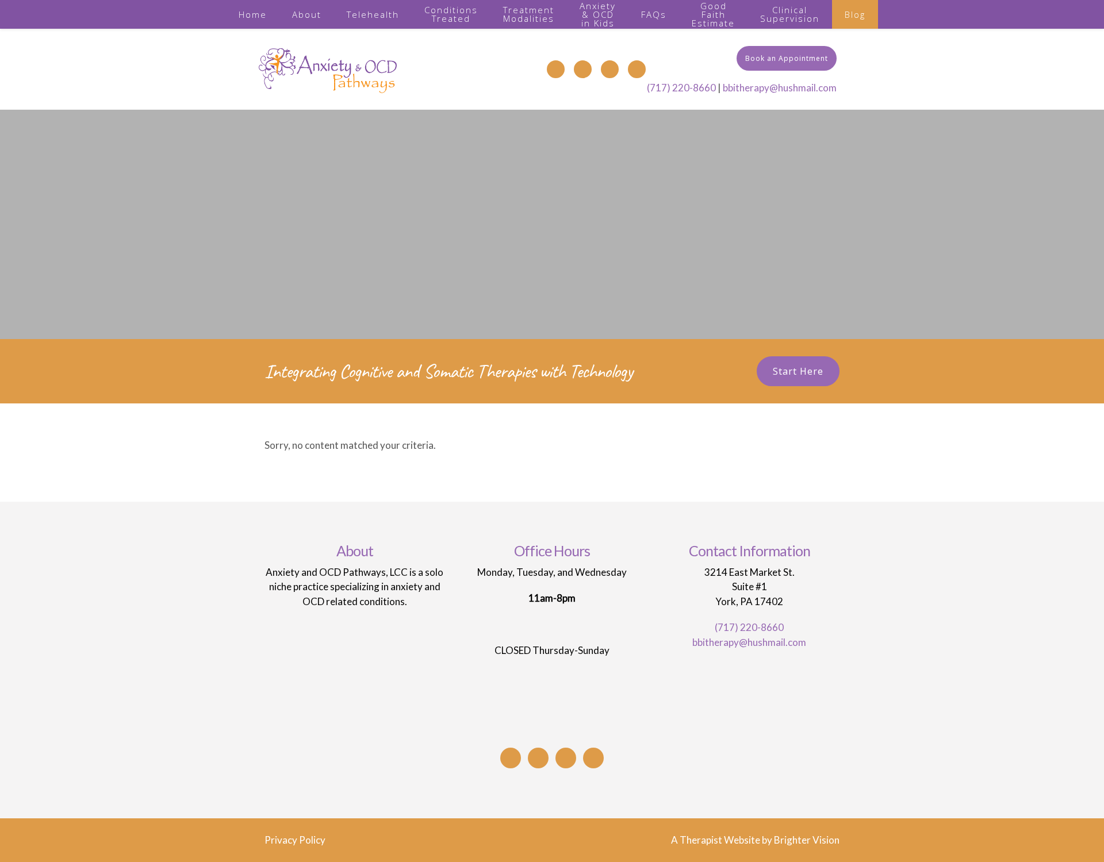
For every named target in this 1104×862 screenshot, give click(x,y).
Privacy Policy (294, 840)
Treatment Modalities (528, 14)
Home (253, 14)
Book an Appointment (786, 58)
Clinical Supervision (789, 14)
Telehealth (373, 14)
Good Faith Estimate (713, 14)
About (306, 14)
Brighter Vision (806, 840)
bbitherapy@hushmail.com (780, 88)
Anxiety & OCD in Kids (598, 14)
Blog (855, 14)
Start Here (798, 371)
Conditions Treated (451, 14)
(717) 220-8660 (681, 88)
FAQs (653, 14)
